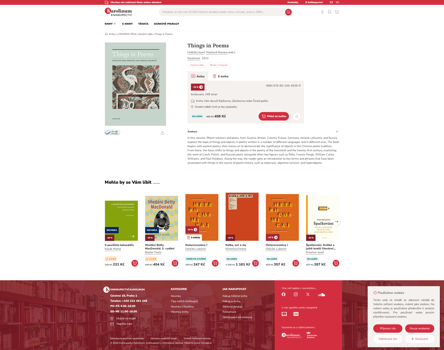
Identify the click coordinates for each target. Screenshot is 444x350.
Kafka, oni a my (235, 245)
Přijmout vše (388, 328)
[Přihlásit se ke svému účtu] (322, 12)
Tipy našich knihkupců (184, 301)
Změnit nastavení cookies (197, 338)
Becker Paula (153, 252)
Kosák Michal (113, 249)
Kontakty (293, 2)
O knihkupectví (314, 2)
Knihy (112, 34)
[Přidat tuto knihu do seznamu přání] (297, 116)
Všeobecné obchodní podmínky (127, 338)
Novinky (176, 296)
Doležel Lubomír (195, 249)
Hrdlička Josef (196, 52)
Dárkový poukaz (232, 307)
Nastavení (421, 339)
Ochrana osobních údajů (164, 338)
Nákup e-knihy (232, 301)
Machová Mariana (217, 52)
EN (337, 2)
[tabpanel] (245, 102)
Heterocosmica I (196, 245)
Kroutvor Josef (315, 252)
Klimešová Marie (235, 249)
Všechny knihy (180, 312)
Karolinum (193, 58)
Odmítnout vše (388, 339)
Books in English (219, 65)
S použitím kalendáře (119, 245)
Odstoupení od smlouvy (237, 317)
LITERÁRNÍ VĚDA (126, 34)
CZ (331, 2)
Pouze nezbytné (420, 328)
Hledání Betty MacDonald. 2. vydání (159, 246)
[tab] (197, 76)
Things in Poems (164, 34)
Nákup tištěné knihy (235, 296)
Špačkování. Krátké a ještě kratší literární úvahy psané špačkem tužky (320, 246)
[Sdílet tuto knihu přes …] (162, 133)
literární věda (145, 34)
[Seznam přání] (329, 12)
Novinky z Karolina (182, 307)
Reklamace (229, 312)
